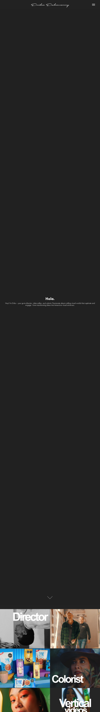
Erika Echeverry (50, 5)
